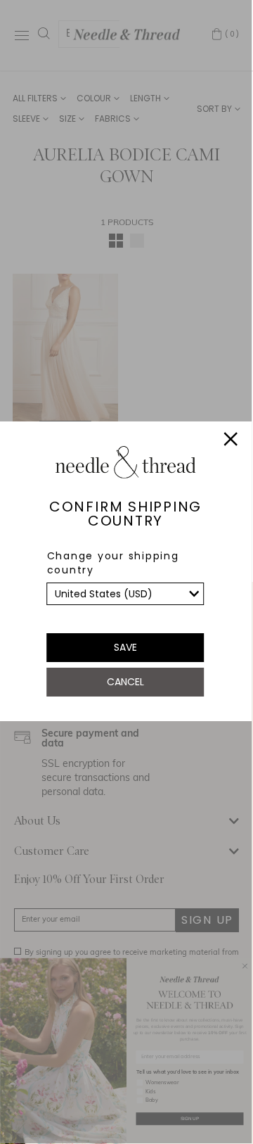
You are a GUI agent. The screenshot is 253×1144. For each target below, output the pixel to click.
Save (125, 647)
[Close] (231, 441)
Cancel (125, 682)
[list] (126, 594)
